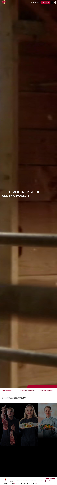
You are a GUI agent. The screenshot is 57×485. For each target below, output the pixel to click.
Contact (39, 2)
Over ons (36, 2)
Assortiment (32, 2)
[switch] (21, 483)
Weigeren (50, 480)
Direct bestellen (46, 2)
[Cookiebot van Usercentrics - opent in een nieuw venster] (5, 483)
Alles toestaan (50, 478)
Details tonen (36, 483)
